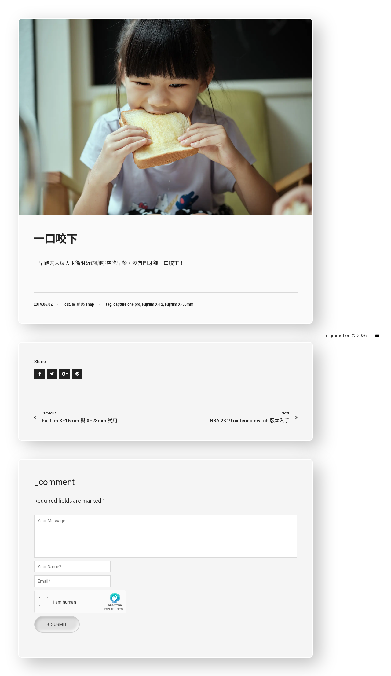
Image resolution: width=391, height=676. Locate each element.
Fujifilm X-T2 (152, 304)
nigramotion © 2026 (347, 335)
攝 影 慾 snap (83, 304)
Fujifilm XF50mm (179, 304)
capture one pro (126, 304)
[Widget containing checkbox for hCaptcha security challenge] (80, 601)
